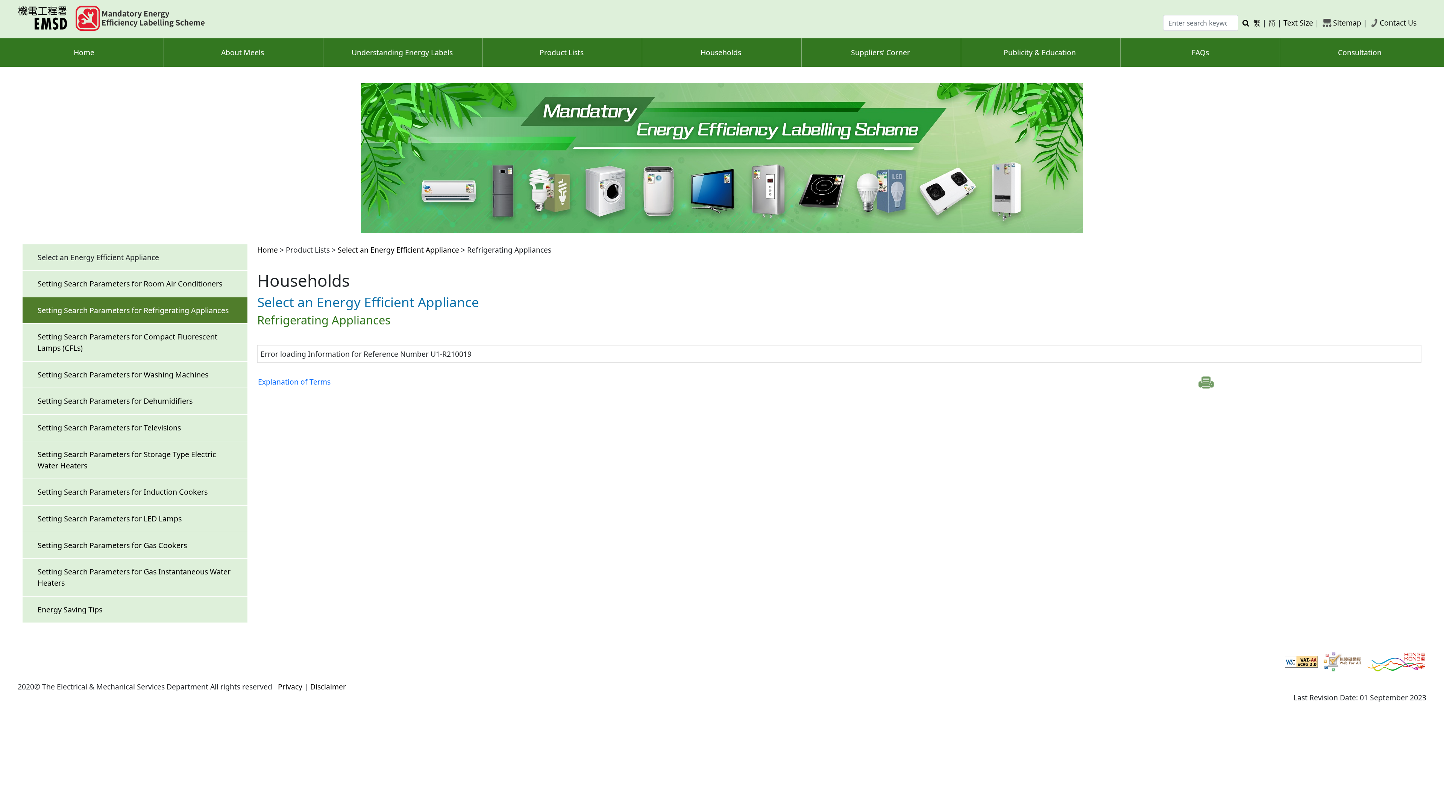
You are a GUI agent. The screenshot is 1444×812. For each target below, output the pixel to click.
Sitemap (1347, 23)
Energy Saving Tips (70, 609)
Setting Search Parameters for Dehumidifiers (115, 401)
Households (721, 52)
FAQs (1200, 52)
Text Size (1298, 23)
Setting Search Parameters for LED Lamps (110, 519)
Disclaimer (328, 687)
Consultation (1360, 52)
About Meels (242, 52)
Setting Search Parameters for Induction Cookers (123, 492)
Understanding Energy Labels (402, 52)
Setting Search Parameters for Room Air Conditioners (130, 284)
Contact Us (1398, 23)
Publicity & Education (1040, 52)
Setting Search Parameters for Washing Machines (123, 375)
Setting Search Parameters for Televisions (109, 428)
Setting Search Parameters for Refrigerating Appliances (133, 310)
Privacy (290, 687)
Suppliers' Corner (880, 52)
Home (84, 52)
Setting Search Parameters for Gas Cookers (112, 545)
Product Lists (562, 52)
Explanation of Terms (294, 382)
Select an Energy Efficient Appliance (398, 250)
